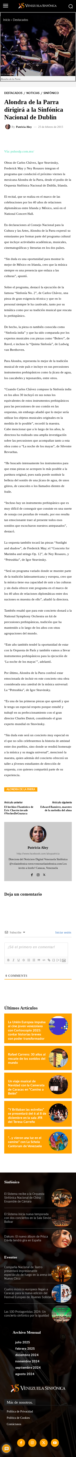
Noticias (32, 93)
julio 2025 (22, 1342)
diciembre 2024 (26, 1355)
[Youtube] (55, 1443)
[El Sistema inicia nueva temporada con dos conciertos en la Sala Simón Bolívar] (62, 1218)
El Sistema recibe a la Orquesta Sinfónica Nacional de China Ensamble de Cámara (24, 1198)
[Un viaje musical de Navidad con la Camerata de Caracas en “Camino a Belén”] (58, 1084)
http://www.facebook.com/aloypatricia (38, 853)
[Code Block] (43, 960)
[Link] (48, 960)
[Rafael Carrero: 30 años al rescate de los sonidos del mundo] (58, 1058)
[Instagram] (38, 874)
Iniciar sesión (62, 932)
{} (53, 960)
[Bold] (8, 960)
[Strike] (23, 960)
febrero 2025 (25, 1349)
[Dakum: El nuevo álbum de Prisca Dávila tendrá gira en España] (62, 1239)
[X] (44, 874)
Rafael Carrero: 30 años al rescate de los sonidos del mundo (27, 1058)
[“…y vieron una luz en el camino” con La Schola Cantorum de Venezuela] (58, 1141)
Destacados (20, 20)
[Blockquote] (38, 960)
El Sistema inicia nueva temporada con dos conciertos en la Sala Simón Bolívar (27, 1218)
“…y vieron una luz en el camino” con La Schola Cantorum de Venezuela (25, 1142)
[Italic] (13, 960)
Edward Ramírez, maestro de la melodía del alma (56, 808)
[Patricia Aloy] (8, 126)
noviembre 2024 (27, 1361)
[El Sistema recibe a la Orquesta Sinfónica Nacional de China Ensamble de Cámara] (62, 1198)
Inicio (6, 20)
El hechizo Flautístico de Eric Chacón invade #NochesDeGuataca (18, 810)
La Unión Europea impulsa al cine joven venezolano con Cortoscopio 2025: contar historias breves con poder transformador (27, 1030)
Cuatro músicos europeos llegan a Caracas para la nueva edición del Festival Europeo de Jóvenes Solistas (28, 1293)
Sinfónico (51, 93)
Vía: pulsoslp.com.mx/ (19, 151)
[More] (57, 139)
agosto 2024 (24, 1374)
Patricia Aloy (24, 126)
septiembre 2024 (28, 1368)
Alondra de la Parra (21, 789)
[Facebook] (32, 874)
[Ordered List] (28, 960)
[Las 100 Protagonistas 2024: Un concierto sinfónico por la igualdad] (62, 1314)
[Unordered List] (33, 960)
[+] (59, 960)
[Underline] (18, 960)
